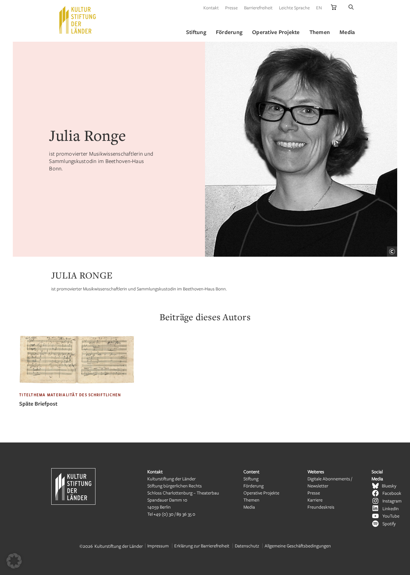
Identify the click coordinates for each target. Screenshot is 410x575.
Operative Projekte (261, 493)
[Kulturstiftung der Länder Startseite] (77, 20)
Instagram (392, 501)
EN (319, 7)
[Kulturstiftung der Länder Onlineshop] (333, 7)
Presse (231, 7)
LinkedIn (390, 508)
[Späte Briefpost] (77, 389)
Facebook (391, 493)
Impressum (158, 546)
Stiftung (250, 479)
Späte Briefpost (38, 403)
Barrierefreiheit (258, 7)
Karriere (315, 500)
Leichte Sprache (294, 7)
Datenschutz (247, 546)
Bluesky (389, 486)
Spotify (389, 523)
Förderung (253, 486)
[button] (14, 561)
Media (249, 507)
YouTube (390, 516)
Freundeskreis (321, 507)
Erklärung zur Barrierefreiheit (201, 546)
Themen (251, 500)
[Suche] (351, 7)
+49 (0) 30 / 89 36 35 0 (174, 514)
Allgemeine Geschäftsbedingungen (298, 546)
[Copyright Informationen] (392, 251)
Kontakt (211, 7)
